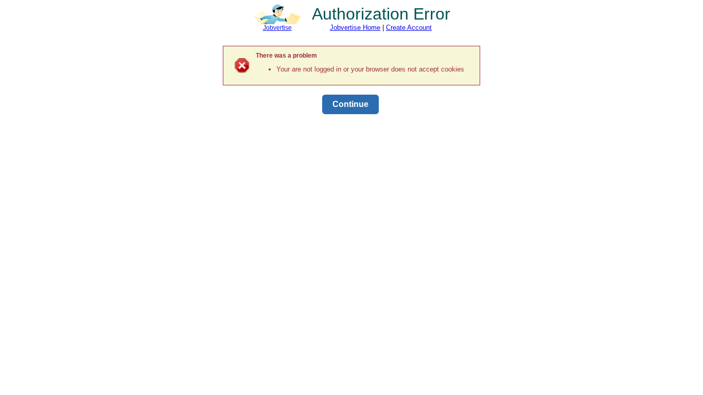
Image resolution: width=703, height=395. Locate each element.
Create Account (409, 27)
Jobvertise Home (355, 27)
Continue (350, 104)
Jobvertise (277, 27)
